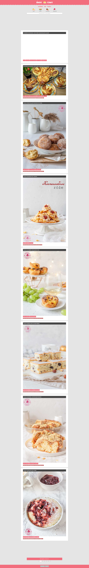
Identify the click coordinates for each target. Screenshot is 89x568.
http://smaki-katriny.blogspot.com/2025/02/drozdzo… (36, 97)
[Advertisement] (44, 22)
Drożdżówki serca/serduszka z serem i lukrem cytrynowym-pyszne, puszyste (36, 32)
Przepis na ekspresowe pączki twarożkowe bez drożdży (32, 103)
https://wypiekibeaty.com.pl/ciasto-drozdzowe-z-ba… (36, 465)
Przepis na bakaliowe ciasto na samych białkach (31, 323)
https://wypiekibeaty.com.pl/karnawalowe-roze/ (35, 244)
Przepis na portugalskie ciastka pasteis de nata (31, 249)
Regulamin (42, 566)
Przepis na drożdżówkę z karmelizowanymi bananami (32, 396)
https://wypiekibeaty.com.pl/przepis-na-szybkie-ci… (35, 538)
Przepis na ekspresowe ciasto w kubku (29, 470)
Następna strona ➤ (44, 558)
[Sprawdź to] (45, 6)
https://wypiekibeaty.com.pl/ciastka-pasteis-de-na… (35, 318)
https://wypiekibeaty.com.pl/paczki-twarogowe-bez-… (36, 171)
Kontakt (47, 566)
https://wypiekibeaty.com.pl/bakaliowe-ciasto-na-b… (35, 391)
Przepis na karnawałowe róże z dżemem (30, 176)
